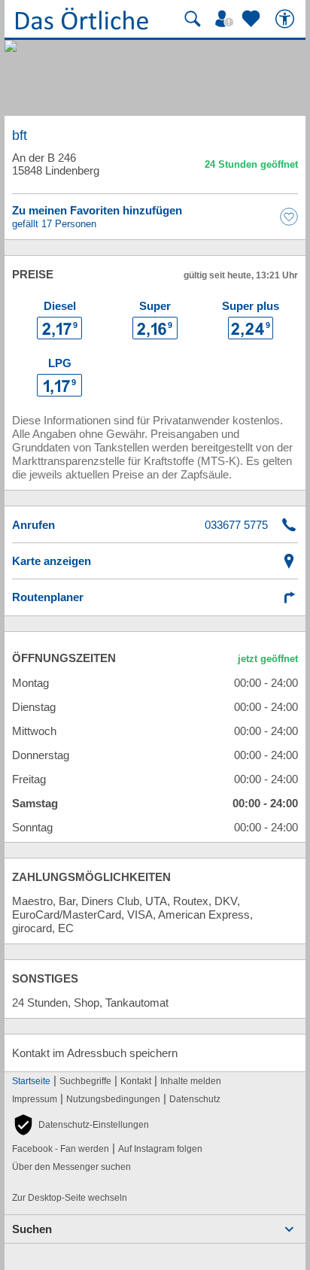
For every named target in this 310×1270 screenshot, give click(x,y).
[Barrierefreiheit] (286, 19)
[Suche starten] (192, 19)
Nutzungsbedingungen (113, 1099)
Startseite (31, 1081)
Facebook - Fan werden (60, 1149)
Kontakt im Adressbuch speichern (95, 1053)
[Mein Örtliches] (226, 19)
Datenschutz (194, 1099)
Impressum (34, 1099)
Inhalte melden (190, 1081)
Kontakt (135, 1081)
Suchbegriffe (85, 1081)
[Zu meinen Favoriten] (253, 19)
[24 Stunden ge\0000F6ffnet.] (251, 166)
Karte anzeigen (51, 560)
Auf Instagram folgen (160, 1149)
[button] (80, 1125)
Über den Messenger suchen (71, 1167)
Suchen (32, 1229)
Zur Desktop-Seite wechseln (69, 1198)
